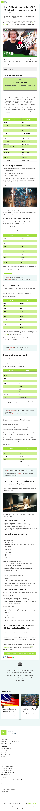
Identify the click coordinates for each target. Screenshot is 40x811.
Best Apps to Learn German (7, 772)
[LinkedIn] (5, 657)
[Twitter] (20, 809)
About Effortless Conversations (8, 789)
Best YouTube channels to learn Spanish (10, 761)
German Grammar (22, 12)
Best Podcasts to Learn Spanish (8, 758)
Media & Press (4, 791)
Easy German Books (5, 774)
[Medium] (22, 809)
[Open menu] (38, 2)
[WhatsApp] (13, 657)
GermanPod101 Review (6, 768)
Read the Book (4, 739)
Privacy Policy (23, 803)
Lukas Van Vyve (15, 12)
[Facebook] (3, 657)
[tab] (18, 719)
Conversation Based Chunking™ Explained (10, 741)
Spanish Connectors (5, 752)
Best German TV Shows (6, 770)
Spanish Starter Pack (6, 748)
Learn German (28, 12)
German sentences (8, 273)
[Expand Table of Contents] (35, 69)
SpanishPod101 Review (6, 750)
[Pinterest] (9, 657)
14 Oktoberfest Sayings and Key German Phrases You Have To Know (30, 709)
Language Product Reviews (7, 781)
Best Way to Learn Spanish (7, 756)
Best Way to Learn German (7, 766)
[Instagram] (18, 809)
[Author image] (10, 13)
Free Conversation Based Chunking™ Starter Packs (12, 779)
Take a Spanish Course (6, 743)
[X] (7, 657)
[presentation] (10, 700)
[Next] (37, 706)
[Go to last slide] (3, 706)
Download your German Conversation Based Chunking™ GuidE (20, 653)
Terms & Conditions (31, 803)
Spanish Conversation (6, 754)
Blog (2, 783)
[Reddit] (11, 657)
